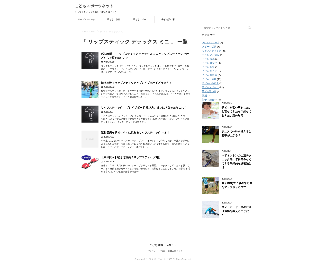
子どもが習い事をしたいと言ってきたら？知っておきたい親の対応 (236, 111)
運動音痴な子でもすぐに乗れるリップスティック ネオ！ (135, 132)
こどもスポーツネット (94, 6)
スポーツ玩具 (209, 46)
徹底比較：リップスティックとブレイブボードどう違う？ (136, 82)
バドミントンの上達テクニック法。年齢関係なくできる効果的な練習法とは (236, 161)
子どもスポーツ (141, 19)
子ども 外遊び (209, 63)
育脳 (204, 95)
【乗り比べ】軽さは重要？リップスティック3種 (130, 157)
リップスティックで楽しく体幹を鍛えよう (163, 251)
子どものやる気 (210, 83)
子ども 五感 (208, 58)
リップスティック (86, 19)
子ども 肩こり (209, 71)
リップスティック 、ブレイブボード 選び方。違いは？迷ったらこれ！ (144, 107)
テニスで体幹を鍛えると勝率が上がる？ (236, 133)
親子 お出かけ (209, 99)
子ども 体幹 (113, 19)
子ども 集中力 (209, 75)
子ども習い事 (168, 19)
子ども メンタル (210, 54)
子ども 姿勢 (208, 67)
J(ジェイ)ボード (210, 42)
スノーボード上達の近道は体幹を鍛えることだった (236, 211)
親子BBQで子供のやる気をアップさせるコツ (237, 185)
